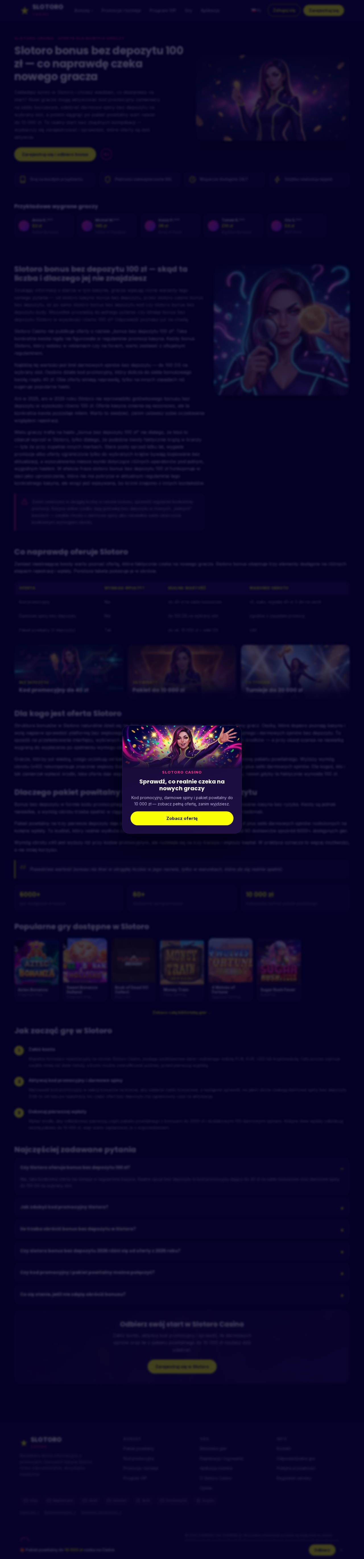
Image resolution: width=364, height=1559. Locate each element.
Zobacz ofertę (182, 818)
